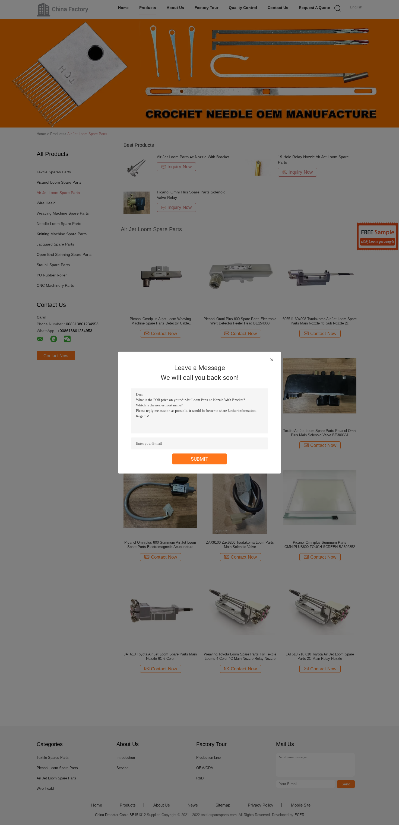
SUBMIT (199, 458)
